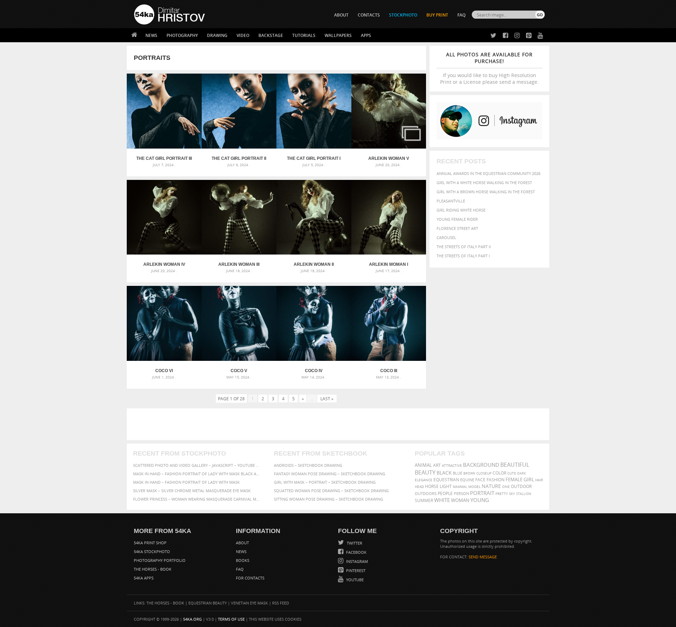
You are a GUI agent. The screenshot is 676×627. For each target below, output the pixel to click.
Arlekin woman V (388, 158)
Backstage (270, 35)
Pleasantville (451, 200)
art (437, 465)
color (499, 473)
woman (460, 500)
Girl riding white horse (461, 210)
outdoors (426, 493)
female (514, 480)
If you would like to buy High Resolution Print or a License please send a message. (489, 68)
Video (243, 35)
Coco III (388, 370)
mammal (460, 486)
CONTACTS (369, 15)
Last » (327, 398)
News (151, 35)
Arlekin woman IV (164, 264)
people (445, 493)
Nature (491, 486)
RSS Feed (280, 603)
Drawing (217, 35)
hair (539, 479)
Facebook (356, 552)
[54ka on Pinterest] (527, 35)
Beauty (425, 472)
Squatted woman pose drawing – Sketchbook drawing (331, 490)
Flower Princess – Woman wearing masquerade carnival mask (197, 499)
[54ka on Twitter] (492, 35)
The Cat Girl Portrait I (313, 158)
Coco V (239, 370)
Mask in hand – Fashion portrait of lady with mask (186, 482)
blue (457, 473)
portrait (482, 492)
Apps (366, 35)
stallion (523, 493)
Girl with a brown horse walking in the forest (486, 191)
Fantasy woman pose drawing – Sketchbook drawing (329, 473)
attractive (452, 465)
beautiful (514, 465)
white (442, 499)
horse (432, 486)
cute (511, 473)
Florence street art (457, 228)
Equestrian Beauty (207, 603)
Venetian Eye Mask (249, 603)
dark (521, 473)
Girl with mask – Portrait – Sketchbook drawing (325, 482)
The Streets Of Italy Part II (464, 246)
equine (467, 479)
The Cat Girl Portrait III (164, 158)
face (480, 479)
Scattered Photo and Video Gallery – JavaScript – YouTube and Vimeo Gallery (197, 465)
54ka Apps (144, 578)
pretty (501, 493)
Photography (182, 35)
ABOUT (341, 15)
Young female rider (457, 219)
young (479, 499)
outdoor (521, 486)
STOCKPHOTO (403, 15)
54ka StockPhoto (152, 551)
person (461, 493)
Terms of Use (231, 619)
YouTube (354, 579)
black (444, 472)
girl (529, 479)
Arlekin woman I (388, 264)
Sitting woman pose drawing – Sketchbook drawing (328, 499)
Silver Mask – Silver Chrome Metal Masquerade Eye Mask (192, 490)
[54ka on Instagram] (515, 35)
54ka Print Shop (150, 542)
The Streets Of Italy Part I (463, 255)
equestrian (446, 479)
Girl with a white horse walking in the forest (484, 182)
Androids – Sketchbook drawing (308, 465)
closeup (484, 473)
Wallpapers (338, 35)
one (506, 486)
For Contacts (250, 578)
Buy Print (437, 15)
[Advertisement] (339, 424)
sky (512, 493)
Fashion (496, 479)
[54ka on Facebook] (504, 35)
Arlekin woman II (314, 264)
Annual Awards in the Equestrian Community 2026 (488, 173)
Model (474, 486)
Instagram (356, 561)
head (419, 486)
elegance (423, 480)
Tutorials (303, 35)
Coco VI (164, 370)
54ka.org (192, 619)
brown (469, 473)
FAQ (461, 15)
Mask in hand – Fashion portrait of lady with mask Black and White (197, 473)
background (481, 465)
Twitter (354, 543)
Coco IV (314, 370)
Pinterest (355, 570)
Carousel (446, 237)
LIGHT (446, 486)
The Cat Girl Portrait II (239, 158)
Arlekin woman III (238, 264)
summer (424, 500)
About (242, 542)
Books (242, 560)
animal (423, 465)
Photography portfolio (160, 560)
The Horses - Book (152, 569)
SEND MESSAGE (483, 556)
